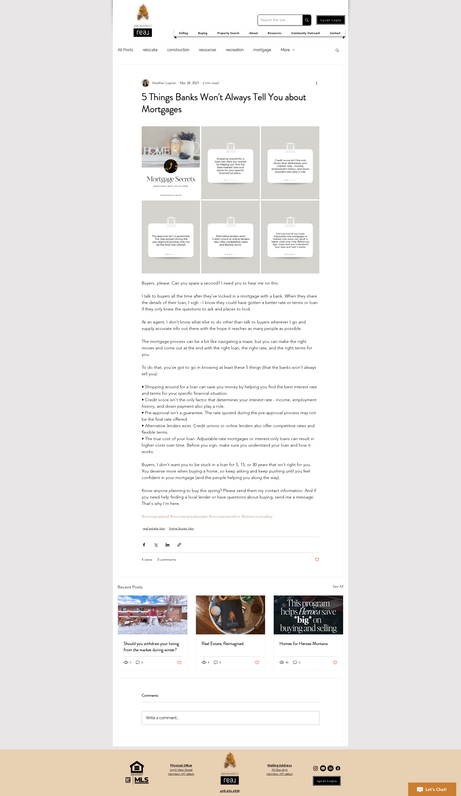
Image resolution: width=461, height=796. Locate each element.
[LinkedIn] (331, 768)
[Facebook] (338, 768)
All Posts (125, 50)
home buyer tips (181, 528)
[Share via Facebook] (144, 544)
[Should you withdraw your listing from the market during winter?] (152, 614)
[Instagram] (316, 768)
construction (178, 50)
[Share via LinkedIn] (167, 544)
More (285, 50)
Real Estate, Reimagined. (223, 643)
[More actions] (316, 83)
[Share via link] (179, 544)
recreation (235, 50)
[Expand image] (171, 162)
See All (338, 586)
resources (207, 50)
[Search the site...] (307, 20)
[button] (337, 50)
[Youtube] (323, 768)
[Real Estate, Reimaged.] (230, 614)
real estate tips (154, 528)
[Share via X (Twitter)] (155, 544)
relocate (150, 50)
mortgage (262, 50)
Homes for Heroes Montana (303, 643)
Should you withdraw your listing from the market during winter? (151, 646)
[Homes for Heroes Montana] (308, 614)
